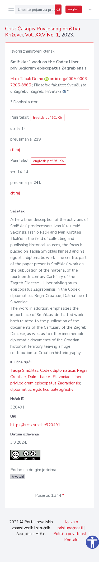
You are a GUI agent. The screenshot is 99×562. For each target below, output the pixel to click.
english (73, 9)
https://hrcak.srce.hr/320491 (35, 425)
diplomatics (20, 389)
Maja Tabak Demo (27, 78)
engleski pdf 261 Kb (48, 161)
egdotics (41, 389)
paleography (62, 389)
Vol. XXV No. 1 (42, 34)
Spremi (56, 555)
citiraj (15, 149)
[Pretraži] (58, 9)
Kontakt (71, 539)
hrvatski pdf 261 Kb (47, 117)
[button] (89, 10)
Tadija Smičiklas (24, 370)
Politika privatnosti (70, 533)
